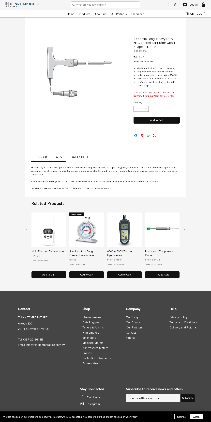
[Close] (207, 416)
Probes (86, 353)
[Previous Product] (27, 230)
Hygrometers (90, 333)
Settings (181, 416)
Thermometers (91, 318)
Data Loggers (91, 323)
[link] (49, 157)
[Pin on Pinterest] (142, 136)
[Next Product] (184, 230)
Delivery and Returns (182, 328)
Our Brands (133, 323)
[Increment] (146, 109)
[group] (105, 246)
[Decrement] (136, 109)
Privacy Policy (178, 318)
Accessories (90, 364)
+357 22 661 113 (33, 340)
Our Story (132, 318)
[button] (203, 4)
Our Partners (134, 328)
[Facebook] (82, 398)
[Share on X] (154, 136)
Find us (130, 338)
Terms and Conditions (183, 323)
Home (34, 25)
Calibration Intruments (96, 358)
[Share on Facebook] (136, 136)
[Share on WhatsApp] (148, 136)
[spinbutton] (141, 109)
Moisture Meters (92, 343)
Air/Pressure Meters (95, 348)
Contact (131, 333)
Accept (196, 416)
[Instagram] (82, 404)
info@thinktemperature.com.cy (45, 345)
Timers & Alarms (93, 328)
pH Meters (89, 338)
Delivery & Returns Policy (146, 96)
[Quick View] (48, 230)
